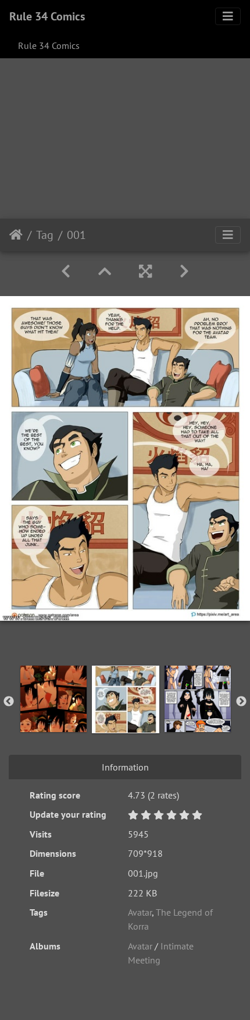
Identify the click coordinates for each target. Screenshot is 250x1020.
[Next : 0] (184, 271)
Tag (44, 234)
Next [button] (241, 702)
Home (16, 235)
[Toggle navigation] (228, 16)
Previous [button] (9, 702)
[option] (53, 699)
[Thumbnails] (104, 271)
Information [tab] (125, 767)
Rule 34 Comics (47, 16)
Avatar (140, 912)
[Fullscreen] (145, 271)
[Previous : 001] (65, 271)
